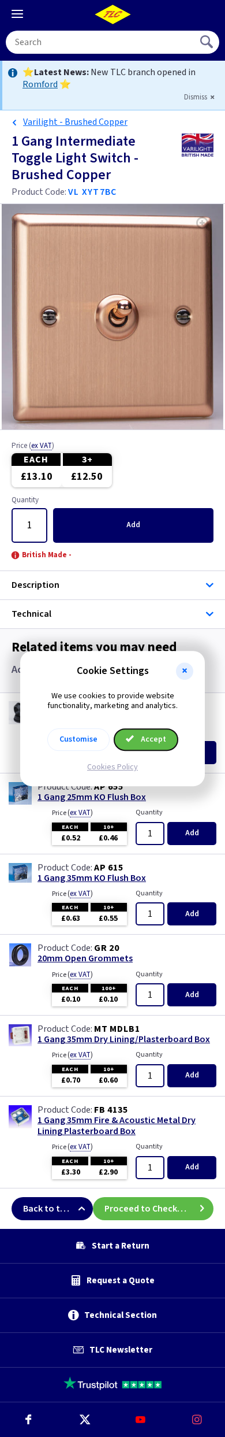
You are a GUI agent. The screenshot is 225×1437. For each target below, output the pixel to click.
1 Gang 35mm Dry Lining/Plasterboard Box (124, 1039)
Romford (40, 84)
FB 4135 (111, 1109)
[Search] (207, 42)
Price (33, 446)
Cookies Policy (112, 767)
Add (133, 525)
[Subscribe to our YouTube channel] (140, 1419)
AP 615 (108, 867)
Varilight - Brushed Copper (75, 122)
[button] (184, 671)
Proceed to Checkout (148, 1208)
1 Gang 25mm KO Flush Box (92, 797)
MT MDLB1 (117, 1029)
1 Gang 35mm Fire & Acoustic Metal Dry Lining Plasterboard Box (117, 1126)
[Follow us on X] (85, 1419)
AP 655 (108, 786)
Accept (152, 739)
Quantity (25, 500)
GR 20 (106, 948)
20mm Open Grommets (85, 958)
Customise (78, 739)
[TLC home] (112, 14)
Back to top (47, 1208)
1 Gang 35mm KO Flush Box (92, 878)
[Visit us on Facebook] (28, 1419)
